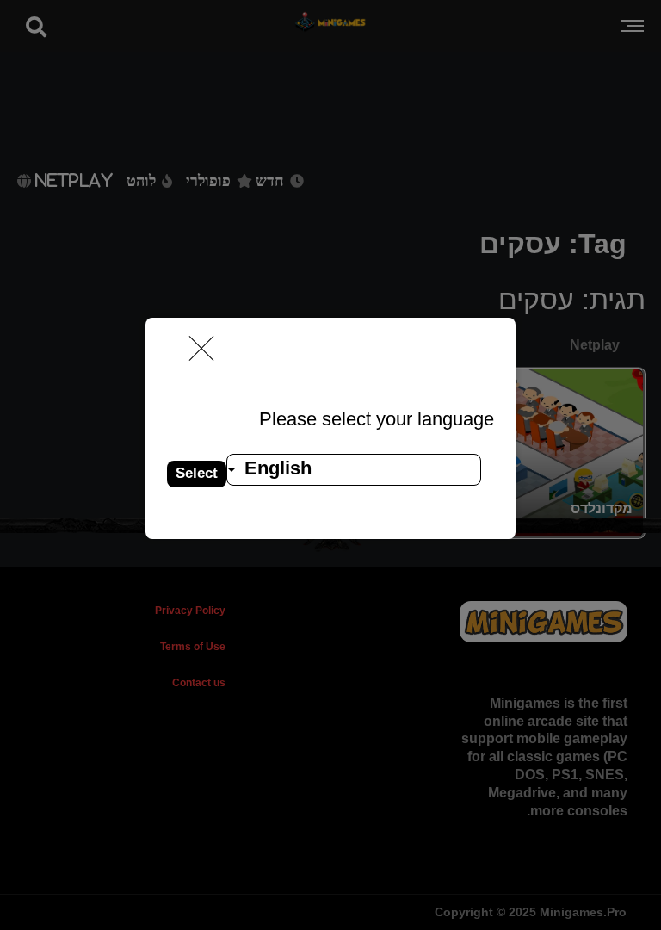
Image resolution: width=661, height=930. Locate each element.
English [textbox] (278, 468)
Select (197, 473)
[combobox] (353, 470)
